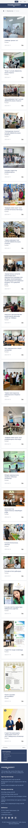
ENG (25, 1)
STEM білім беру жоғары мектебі (9, 794)
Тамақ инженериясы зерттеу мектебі (10, 779)
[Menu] (25, 5)
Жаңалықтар (10, 11)
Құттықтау (7, 754)
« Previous (5, 747)
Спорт (5, 759)
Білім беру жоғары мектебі (8, 792)
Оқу (22, 45)
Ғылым (7, 42)
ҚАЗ (16, 1)
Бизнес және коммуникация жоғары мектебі (12, 803)
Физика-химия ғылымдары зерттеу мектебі (12, 785)
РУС (21, 1)
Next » (24, 747)
